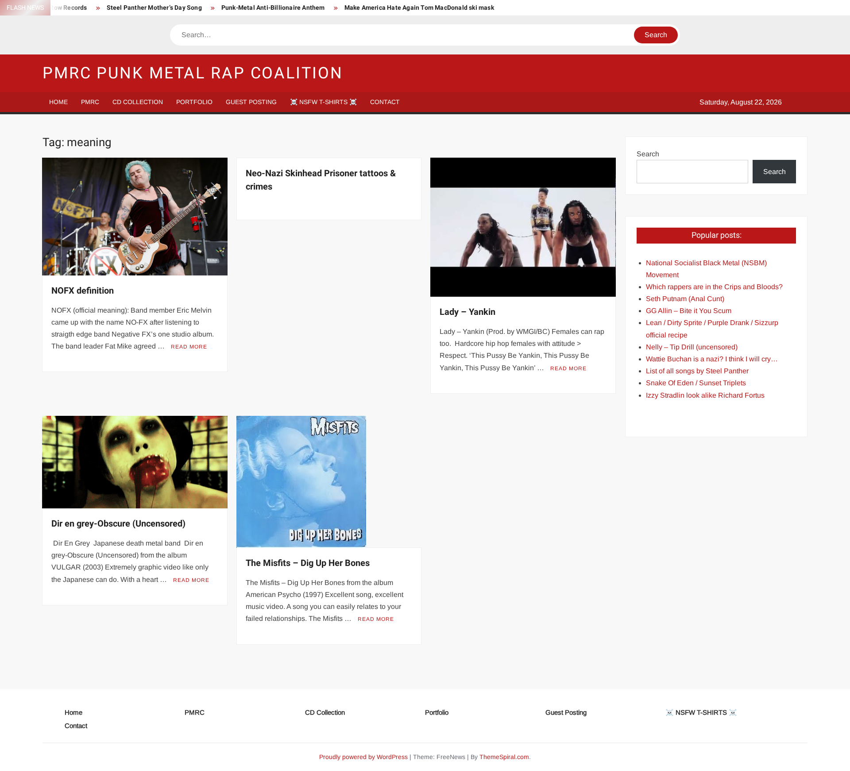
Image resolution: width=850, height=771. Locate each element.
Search (648, 154)
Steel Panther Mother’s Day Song (154, 7)
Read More (189, 347)
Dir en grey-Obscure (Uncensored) (118, 523)
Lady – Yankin (467, 312)
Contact (385, 101)
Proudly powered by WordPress (363, 756)
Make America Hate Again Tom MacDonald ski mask (419, 7)
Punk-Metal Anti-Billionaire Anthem (273, 7)
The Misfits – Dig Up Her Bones (308, 563)
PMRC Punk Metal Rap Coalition (192, 73)
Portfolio (194, 101)
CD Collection (137, 101)
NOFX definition (82, 290)
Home (58, 101)
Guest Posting (251, 101)
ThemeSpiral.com (504, 756)
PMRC (90, 101)
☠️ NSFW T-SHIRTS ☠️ (323, 101)
